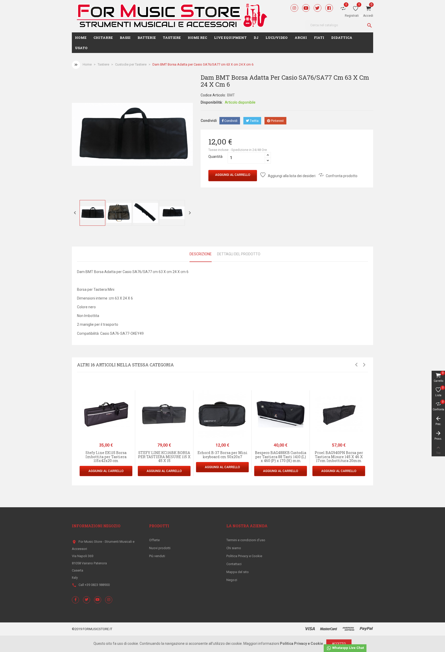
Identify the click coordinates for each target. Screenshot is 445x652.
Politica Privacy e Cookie (244, 556)
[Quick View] (133, 395)
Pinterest (277, 121)
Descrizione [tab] (201, 254)
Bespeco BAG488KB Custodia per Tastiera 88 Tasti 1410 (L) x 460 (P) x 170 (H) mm (280, 456)
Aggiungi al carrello (232, 175)
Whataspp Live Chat (347, 648)
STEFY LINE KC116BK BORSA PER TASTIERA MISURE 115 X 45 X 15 (164, 456)
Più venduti (157, 556)
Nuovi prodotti (159, 548)
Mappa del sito (237, 572)
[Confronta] (133, 417)
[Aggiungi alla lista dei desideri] (133, 406)
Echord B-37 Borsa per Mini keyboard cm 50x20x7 (222, 454)
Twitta (254, 121)
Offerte (154, 540)
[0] (355, 9)
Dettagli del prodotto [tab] (238, 254)
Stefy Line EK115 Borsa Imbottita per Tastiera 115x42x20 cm (105, 456)
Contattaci (234, 564)
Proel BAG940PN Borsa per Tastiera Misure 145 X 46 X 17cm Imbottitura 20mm (339, 456)
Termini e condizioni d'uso (245, 540)
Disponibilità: (212, 102)
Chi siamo (233, 548)
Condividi (230, 121)
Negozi (231, 580)
